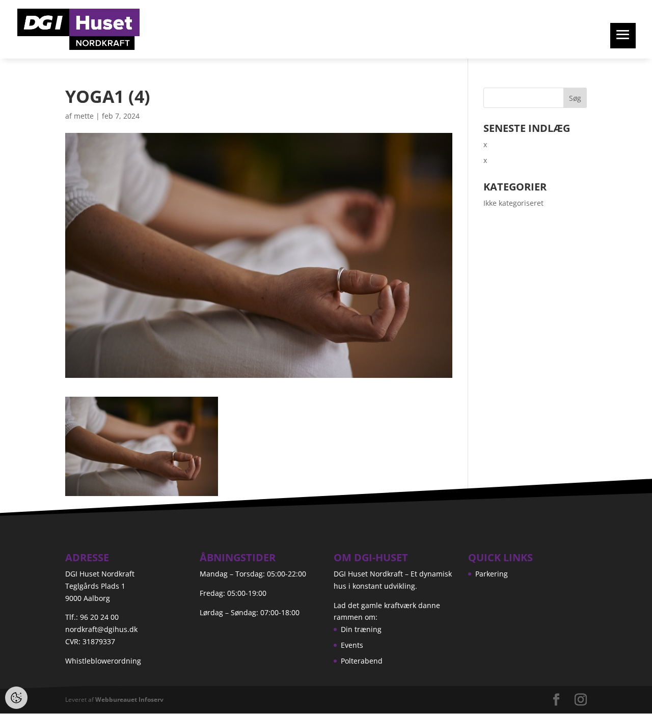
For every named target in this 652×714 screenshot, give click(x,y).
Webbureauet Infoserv (129, 699)
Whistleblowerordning (103, 661)
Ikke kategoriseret (513, 203)
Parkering (491, 574)
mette (84, 116)
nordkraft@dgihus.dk (101, 629)
